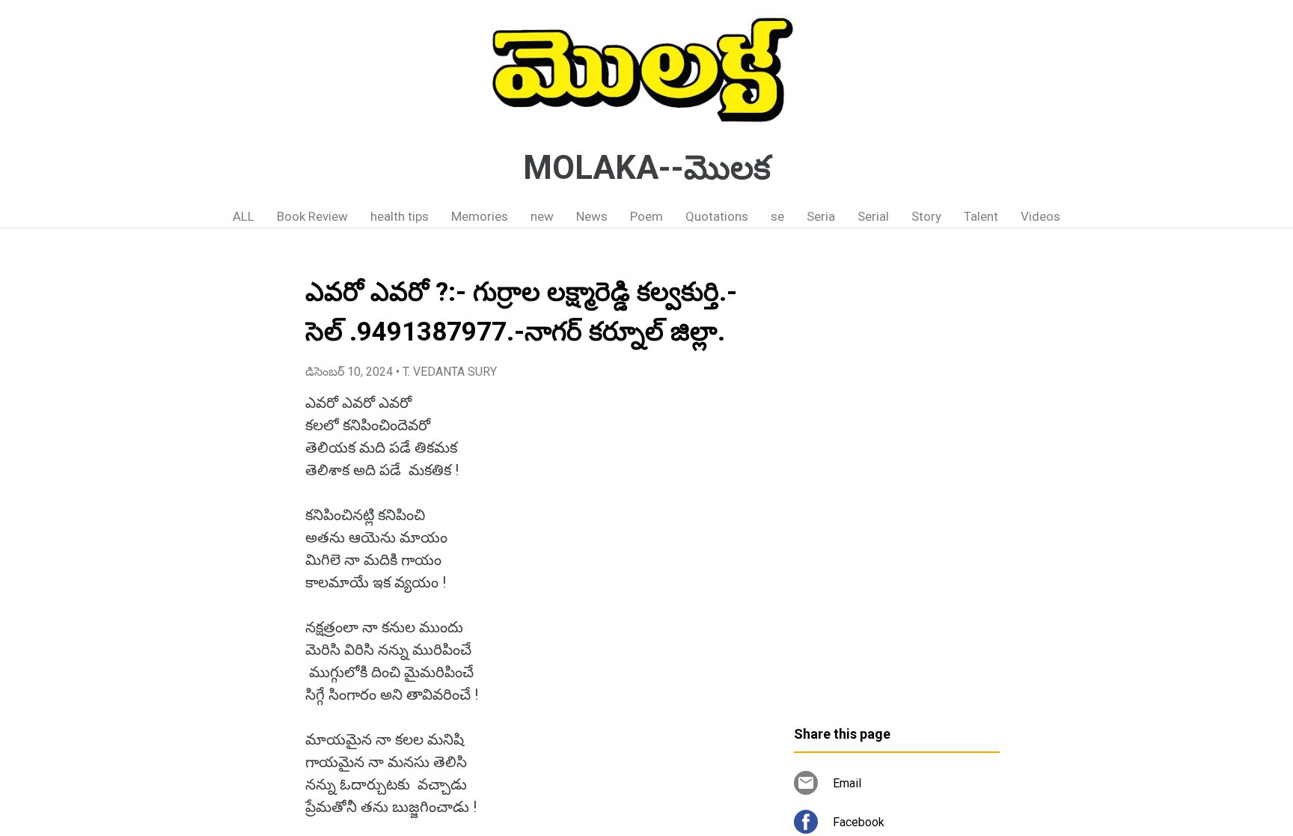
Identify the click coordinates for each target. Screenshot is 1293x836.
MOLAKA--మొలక (647, 167)
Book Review (312, 216)
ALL (243, 216)
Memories (479, 216)
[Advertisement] (897, 482)
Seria (821, 216)
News (592, 216)
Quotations (716, 216)
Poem (646, 216)
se (777, 216)
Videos (1040, 216)
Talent (981, 216)
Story (926, 216)
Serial (873, 216)
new (542, 216)
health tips (399, 216)
